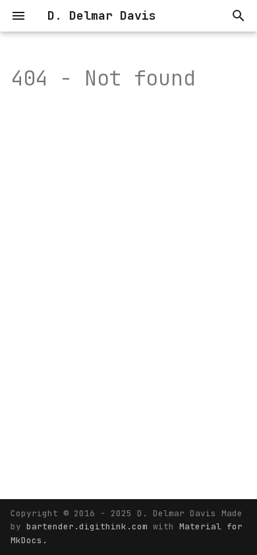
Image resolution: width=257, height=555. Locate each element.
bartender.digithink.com (89, 526)
